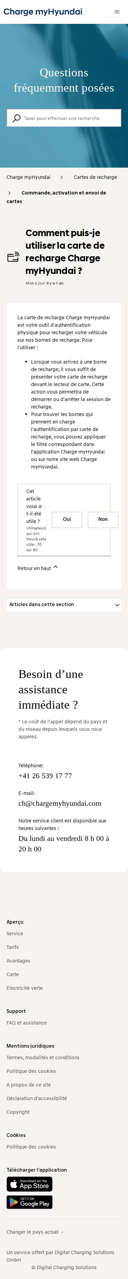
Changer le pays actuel (33, 1232)
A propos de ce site (28, 1084)
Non (103, 519)
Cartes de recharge (95, 177)
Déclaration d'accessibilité (36, 1098)
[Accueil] (43, 12)
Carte (12, 974)
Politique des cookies (31, 1071)
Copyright (17, 1112)
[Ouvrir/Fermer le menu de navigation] (117, 11)
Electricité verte (24, 988)
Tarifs (12, 947)
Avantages (18, 960)
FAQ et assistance (26, 1022)
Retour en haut (34, 568)
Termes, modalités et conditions (43, 1057)
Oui (67, 519)
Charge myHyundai (28, 177)
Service (14, 933)
